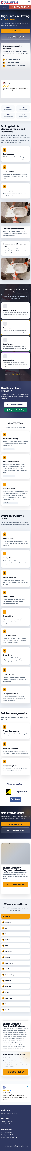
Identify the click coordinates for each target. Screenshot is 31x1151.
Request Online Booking (15, 30)
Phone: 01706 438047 (7, 1121)
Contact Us (8, 1123)
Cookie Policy (24, 1146)
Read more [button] (5, 1099)
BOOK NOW (5, 7)
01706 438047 (17, 36)
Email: (3, 1123)
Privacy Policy (17, 1146)
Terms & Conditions (7, 1146)
